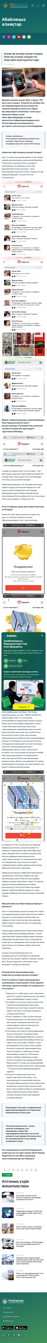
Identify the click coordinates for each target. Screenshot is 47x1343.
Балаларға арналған (11, 1316)
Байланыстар (8, 1321)
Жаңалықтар (8, 1312)
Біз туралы (7, 1308)
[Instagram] (35, 1170)
